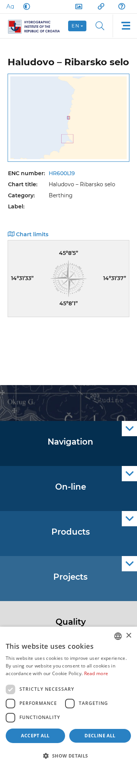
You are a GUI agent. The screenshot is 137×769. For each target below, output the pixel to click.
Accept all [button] (35, 735)
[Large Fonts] (10, 6)
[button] (68, 755)
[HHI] (37, 26)
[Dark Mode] (25, 6)
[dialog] (68, 698)
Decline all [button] (99, 735)
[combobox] (118, 636)
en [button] (76, 26)
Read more (96, 673)
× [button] (128, 635)
